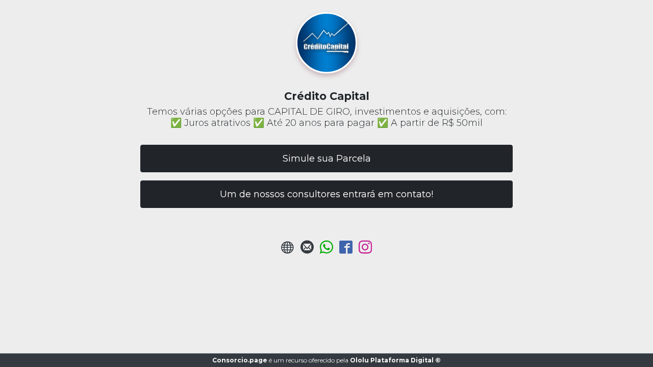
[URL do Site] (287, 250)
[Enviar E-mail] (307, 250)
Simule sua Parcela (327, 158)
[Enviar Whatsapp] (326, 250)
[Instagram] (365, 250)
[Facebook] (346, 250)
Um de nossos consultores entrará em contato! (326, 194)
